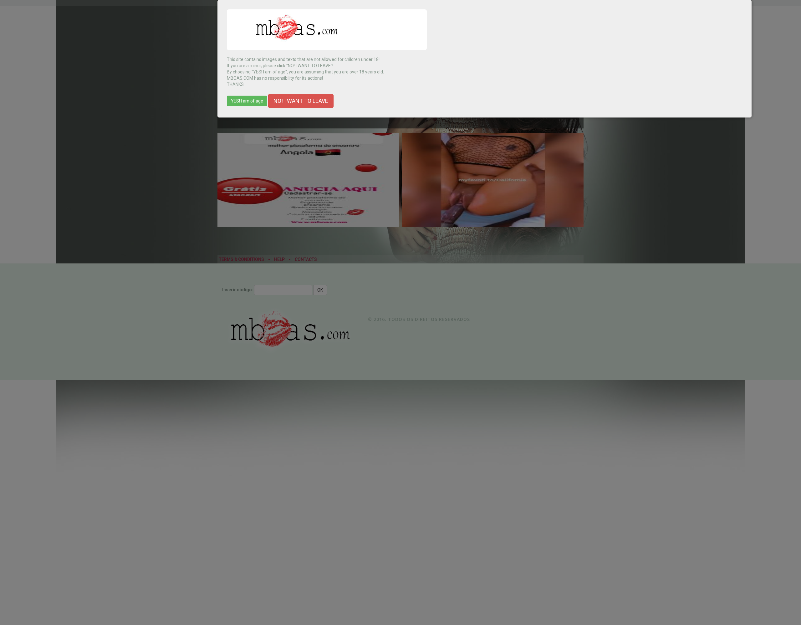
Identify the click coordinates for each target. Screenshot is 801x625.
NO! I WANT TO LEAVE (300, 101)
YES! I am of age (247, 100)
